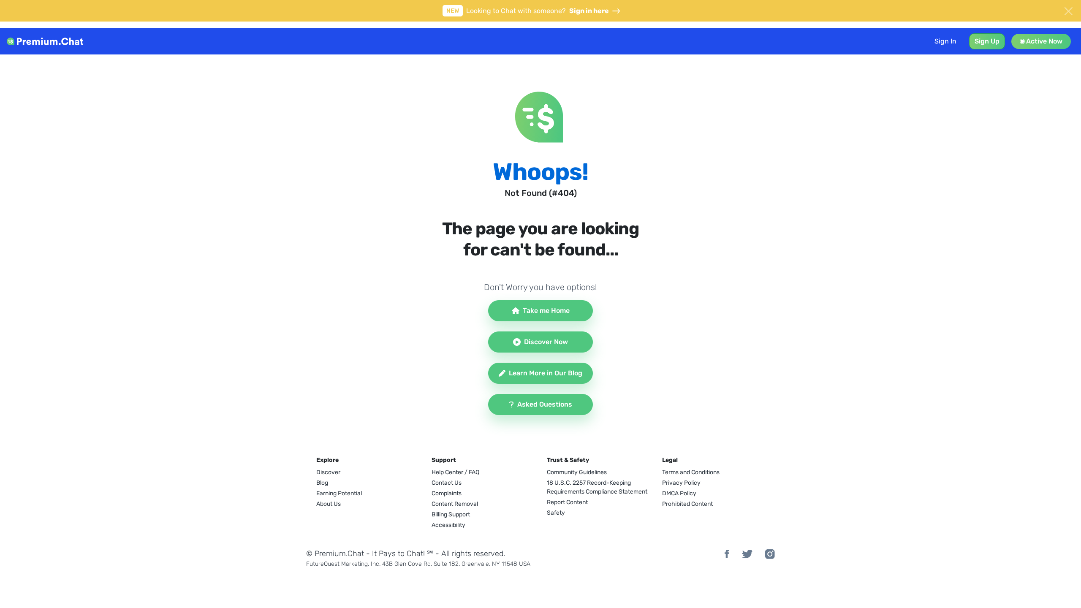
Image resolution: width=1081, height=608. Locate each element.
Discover (328, 472)
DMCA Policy (679, 493)
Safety (556, 512)
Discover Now (546, 342)
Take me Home (546, 311)
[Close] (1068, 10)
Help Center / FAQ (455, 472)
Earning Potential (339, 493)
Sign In (945, 41)
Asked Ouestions (544, 404)
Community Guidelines (577, 472)
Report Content (567, 502)
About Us (328, 504)
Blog (322, 482)
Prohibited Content (687, 504)
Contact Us (447, 482)
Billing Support (451, 514)
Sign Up (987, 41)
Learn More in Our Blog (545, 373)
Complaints (447, 493)
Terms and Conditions (691, 472)
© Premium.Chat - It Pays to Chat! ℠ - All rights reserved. (405, 553)
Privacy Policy (681, 482)
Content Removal (455, 504)
